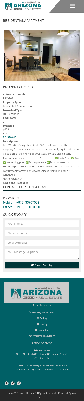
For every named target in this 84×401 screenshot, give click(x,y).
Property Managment (43, 312)
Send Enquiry (43, 265)
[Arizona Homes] (23, 5)
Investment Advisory (43, 335)
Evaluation (43, 330)
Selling (43, 318)
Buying (43, 324)
